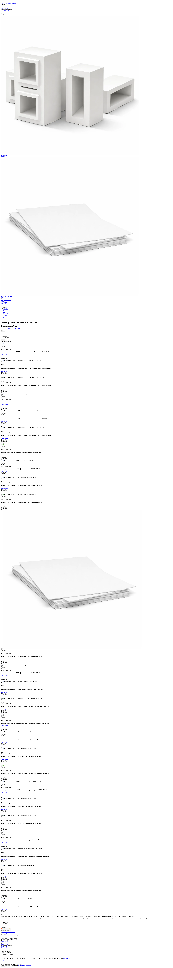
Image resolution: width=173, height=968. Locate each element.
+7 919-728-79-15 (4, 946)
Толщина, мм (5, 335)
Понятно (2, 966)
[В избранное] (2, 377)
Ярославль (3, 5)
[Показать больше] (6, 307)
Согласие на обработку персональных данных (14, 961)
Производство (5, 922)
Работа (3, 924)
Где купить (5, 309)
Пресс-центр (5, 923)
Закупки (4, 927)
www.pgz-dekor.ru (67, 958)
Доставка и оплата (7, 310)
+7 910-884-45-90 (5, 10)
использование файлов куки (24, 965)
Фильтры (3, 331)
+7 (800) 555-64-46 (5, 8)
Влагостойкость (5, 337)
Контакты (5, 313)
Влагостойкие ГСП (15, 328)
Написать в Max (4, 11)
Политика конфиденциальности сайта (12, 960)
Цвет (3, 338)
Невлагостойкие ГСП (6, 328)
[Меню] (1, 13)
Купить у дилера (4, 354)
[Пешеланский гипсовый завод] (8, 3)
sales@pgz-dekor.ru (5, 947)
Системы (5, 308)
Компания (4, 921)
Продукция (3, 15)
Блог (4, 312)
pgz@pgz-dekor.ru (5, 944)
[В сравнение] (1, 377)
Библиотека (4, 926)
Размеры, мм (5, 336)
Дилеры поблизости (5, 315)
